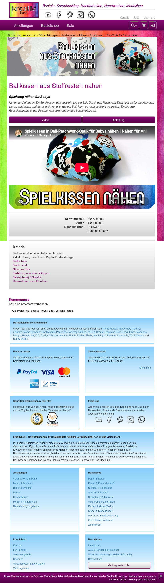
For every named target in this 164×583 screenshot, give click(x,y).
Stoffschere (20, 261)
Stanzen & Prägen (98, 492)
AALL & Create (95, 332)
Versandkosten (64, 310)
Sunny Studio (20, 338)
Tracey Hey (124, 328)
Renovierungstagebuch (26, 506)
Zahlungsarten (21, 568)
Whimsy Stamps (77, 332)
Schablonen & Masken (100, 497)
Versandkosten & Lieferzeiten (29, 563)
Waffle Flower (109, 328)
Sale (70, 25)
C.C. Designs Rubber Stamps (51, 335)
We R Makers (136, 335)
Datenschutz (95, 559)
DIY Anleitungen (48, 35)
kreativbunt (29, 35)
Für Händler (19, 549)
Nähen (83, 35)
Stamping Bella (113, 332)
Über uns (149, 17)
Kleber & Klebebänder (100, 510)
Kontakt (124, 17)
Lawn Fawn (129, 332)
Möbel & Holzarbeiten (25, 501)
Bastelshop (50, 25)
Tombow (111, 335)
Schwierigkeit (74, 219)
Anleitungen (23, 25)
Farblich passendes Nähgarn (31, 273)
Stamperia (122, 335)
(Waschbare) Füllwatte (27, 277)
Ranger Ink (28, 335)
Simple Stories (76, 335)
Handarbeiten (68, 35)
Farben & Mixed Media (100, 506)
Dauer (80, 223)
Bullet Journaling (22, 487)
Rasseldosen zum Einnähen (30, 281)
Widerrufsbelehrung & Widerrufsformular (110, 554)
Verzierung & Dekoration (101, 501)
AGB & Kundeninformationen (104, 549)
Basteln (17, 492)
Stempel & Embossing (100, 487)
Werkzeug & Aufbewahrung (103, 515)
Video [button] (45, 120)
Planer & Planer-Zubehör (101, 483)
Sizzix (89, 335)
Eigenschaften (74, 227)
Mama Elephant (32, 332)
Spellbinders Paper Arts (55, 332)
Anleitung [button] (119, 120)
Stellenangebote (22, 554)
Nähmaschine (21, 269)
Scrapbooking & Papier (25, 478)
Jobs (136, 17)
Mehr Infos (145, 367)
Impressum (94, 545)
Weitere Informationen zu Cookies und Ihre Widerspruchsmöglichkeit (132, 577)
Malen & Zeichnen (23, 483)
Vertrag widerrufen (119, 565)
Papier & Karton (96, 478)
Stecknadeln (20, 265)
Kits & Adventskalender (100, 520)
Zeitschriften (94, 524)
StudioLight (99, 335)
